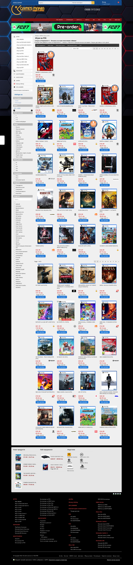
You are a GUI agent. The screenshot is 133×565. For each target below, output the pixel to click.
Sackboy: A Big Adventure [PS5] (109, 246)
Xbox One (99, 512)
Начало (37, 35)
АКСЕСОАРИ (42, 518)
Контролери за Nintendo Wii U (48, 513)
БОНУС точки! (73, 556)
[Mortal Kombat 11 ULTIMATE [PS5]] (109, 199)
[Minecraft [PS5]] (66, 130)
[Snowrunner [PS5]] (45, 163)
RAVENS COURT (20, 269)
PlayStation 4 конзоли (21, 527)
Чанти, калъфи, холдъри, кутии (48, 541)
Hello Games (19, 277)
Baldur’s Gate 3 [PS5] (84, 246)
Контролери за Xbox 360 (46, 505)
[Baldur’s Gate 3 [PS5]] (87, 234)
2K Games (18, 216)
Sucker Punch (19, 263)
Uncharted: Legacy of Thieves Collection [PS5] (87, 286)
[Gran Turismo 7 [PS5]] (45, 130)
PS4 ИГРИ (73, 526)
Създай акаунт (106, 4)
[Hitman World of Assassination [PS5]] (109, 163)
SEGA (17, 210)
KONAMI (18, 220)
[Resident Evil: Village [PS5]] (66, 416)
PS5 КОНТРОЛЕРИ (75, 520)
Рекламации (97, 556)
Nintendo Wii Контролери (104, 545)
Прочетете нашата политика (58, 560)
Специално (19, 189)
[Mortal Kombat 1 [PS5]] (109, 130)
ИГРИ (41, 35)
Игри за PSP (18, 521)
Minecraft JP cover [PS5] (85, 427)
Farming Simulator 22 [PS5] (107, 427)
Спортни (18, 137)
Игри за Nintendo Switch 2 (22, 505)
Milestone (18, 249)
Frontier (18, 257)
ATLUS (17, 240)
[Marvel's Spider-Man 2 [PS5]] (45, 61)
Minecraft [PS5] (61, 141)
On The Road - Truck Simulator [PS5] (45, 357)
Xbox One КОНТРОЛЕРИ (104, 518)
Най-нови (50, 45)
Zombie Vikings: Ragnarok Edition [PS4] (30, 464)
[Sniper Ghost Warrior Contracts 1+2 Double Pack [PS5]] (66, 274)
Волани (42, 528)
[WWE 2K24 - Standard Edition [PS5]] (109, 310)
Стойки (42, 526)
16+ (17, 168)
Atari (17, 234)
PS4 (70, 524)
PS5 (70, 514)
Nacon (17, 279)
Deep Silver (19, 224)
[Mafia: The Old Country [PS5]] (109, 274)
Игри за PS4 (18, 509)
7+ (16, 164)
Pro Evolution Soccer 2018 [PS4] (30, 455)
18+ (17, 170)
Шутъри (18, 131)
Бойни (18, 141)
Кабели (42, 535)
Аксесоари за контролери (47, 539)
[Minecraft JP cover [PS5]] (88, 416)
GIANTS (18, 261)
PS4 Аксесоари (75, 532)
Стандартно (19, 185)
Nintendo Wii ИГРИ (102, 543)
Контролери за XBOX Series (47, 501)
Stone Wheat (19, 253)
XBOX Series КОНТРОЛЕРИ (105, 509)
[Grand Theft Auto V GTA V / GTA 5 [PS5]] (45, 95)
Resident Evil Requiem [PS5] (43, 210)
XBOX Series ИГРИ (102, 505)
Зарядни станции (45, 530)
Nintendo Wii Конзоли (20, 533)
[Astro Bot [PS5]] (88, 130)
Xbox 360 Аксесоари (76, 549)
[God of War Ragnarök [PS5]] (66, 94)
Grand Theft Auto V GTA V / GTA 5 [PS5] (45, 106)
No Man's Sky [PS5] (62, 357)
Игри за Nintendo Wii (20, 519)
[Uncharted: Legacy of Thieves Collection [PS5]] (88, 274)
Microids (18, 275)
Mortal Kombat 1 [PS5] (106, 141)
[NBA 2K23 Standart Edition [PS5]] (45, 380)
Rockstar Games (20, 236)
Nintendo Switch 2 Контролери (106, 537)
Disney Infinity (73, 502)
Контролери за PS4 (20, 542)
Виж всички (70, 470)
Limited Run (19, 255)
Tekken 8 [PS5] (40, 246)
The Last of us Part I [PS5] (64, 210)
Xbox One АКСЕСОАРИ (103, 516)
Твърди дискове (75, 511)
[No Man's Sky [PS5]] (66, 346)
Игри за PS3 (18, 511)
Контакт (66, 556)
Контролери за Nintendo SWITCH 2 (49, 507)
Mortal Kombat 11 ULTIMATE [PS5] (108, 211)
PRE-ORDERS (18, 501)
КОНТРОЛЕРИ (17, 536)
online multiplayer (21, 121)
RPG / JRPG (19, 133)
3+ (16, 162)
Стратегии (19, 145)
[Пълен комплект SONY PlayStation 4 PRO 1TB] (45, 457)
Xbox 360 (71, 545)
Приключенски (20, 129)
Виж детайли (40, 81)
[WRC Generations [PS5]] (109, 345)
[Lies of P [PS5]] (88, 381)
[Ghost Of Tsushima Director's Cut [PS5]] (66, 163)
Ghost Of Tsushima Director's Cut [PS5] (66, 175)
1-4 (16, 119)
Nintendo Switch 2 (102, 533)
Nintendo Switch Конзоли (21, 531)
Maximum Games (21, 273)
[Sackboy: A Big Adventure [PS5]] (109, 234)
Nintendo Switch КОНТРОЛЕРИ (106, 526)
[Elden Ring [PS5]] (88, 199)
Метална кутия (20, 187)
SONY (17, 259)
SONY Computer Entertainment (23, 246)
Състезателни (20, 139)
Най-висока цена (72, 45)
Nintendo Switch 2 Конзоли (22, 529)
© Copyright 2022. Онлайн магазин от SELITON (25, 555)
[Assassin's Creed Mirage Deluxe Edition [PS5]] (45, 416)
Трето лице (19, 157)
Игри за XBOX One (20, 515)
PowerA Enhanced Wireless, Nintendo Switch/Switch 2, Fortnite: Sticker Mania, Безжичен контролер (30, 482)
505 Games (19, 238)
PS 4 (17, 178)
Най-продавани (41, 45)
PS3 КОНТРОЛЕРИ (75, 542)
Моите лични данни (113, 560)
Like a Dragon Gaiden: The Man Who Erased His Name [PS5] (109, 392)
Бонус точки (116, 556)
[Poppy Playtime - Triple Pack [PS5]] (88, 94)
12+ (17, 166)
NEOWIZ (18, 287)
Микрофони (43, 532)
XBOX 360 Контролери (104, 499)
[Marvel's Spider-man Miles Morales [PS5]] (88, 164)
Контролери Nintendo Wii (46, 511)
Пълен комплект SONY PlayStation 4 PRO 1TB (57, 456)
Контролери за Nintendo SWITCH (48, 509)
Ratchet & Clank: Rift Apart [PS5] (45, 322)
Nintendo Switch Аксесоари (105, 528)
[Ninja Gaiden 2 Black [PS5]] (66, 380)
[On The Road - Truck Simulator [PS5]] (45, 345)
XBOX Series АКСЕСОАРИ (104, 507)
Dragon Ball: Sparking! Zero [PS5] (86, 322)
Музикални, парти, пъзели (23, 153)
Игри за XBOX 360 (20, 517)
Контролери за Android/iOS (47, 515)
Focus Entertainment (21, 251)
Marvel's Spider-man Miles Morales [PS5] (86, 175)
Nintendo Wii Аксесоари (104, 547)
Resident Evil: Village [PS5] (64, 427)
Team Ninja (19, 265)
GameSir (17, 538)
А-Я (80, 45)
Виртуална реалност (45, 522)
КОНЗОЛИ (16, 524)
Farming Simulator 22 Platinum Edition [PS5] (87, 357)
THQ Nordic (19, 228)
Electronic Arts (20, 212)
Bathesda (18, 218)
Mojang (18, 271)
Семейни (18, 149)
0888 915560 (92, 9)
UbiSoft (18, 204)
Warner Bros (19, 214)
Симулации (19, 147)
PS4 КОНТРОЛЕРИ (75, 530)
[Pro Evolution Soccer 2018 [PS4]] (18, 457)
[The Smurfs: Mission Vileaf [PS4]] (18, 476)
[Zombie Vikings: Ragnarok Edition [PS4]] (18, 466)
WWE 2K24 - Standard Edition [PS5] (108, 322)
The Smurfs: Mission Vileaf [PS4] (30, 473)
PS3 (70, 535)
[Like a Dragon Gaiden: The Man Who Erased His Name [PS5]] (109, 381)
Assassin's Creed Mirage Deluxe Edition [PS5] (45, 428)
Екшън (18, 127)
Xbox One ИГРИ (102, 514)
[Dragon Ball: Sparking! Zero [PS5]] (88, 310)
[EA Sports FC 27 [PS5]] (66, 311)
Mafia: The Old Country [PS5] (108, 285)
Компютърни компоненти (77, 508)
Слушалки (43, 520)
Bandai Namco (20, 208)
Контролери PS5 (19, 540)
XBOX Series (100, 502)
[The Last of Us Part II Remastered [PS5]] (66, 234)
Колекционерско (21, 191)
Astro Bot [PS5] (82, 141)
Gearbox (18, 281)
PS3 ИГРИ (73, 538)
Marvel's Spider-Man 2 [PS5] (44, 72)
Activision (18, 206)
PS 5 (17, 176)
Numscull (18, 267)
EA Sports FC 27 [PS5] (63, 322)
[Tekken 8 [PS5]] (45, 234)
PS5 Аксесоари (75, 518)
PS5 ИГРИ (73, 516)
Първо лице (19, 155)
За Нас (61, 556)
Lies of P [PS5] (82, 392)
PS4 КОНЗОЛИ (74, 528)
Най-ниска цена (60, 45)
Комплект (18, 193)
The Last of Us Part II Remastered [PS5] (63, 246)
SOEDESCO (19, 283)
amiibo (71, 499)
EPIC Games (19, 232)
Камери (42, 524)
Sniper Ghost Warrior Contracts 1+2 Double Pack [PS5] (65, 286)
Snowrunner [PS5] (41, 175)
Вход (104, 2)
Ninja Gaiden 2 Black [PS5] (64, 392)
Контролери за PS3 (45, 499)
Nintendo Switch (20, 180)
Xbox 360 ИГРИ (74, 547)
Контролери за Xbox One (46, 503)
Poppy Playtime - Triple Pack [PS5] (86, 106)
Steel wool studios (21, 285)
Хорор (18, 135)
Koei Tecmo (19, 226)
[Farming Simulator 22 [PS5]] (109, 416)
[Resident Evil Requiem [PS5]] (45, 199)
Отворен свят (20, 143)
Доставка (80, 556)
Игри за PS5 (18, 507)
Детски (18, 151)
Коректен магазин (107, 556)
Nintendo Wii (100, 540)
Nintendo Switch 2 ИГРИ (104, 535)
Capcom (18, 222)
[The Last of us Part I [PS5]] (66, 198)
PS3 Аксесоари (75, 540)
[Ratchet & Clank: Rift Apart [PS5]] (45, 310)
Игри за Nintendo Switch (21, 503)
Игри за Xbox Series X (20, 513)
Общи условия (88, 556)
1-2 (16, 117)
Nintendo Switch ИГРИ (103, 524)
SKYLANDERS (73, 505)
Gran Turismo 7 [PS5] (42, 141)
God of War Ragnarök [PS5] (65, 106)
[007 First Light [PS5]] (45, 274)
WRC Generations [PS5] (106, 357)
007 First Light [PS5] (41, 285)
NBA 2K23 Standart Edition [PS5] (45, 392)
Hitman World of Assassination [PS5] (109, 175)
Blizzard (18, 244)
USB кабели (44, 537)
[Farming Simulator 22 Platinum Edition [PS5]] (88, 345)
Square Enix (19, 230)
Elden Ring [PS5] (83, 210)
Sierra (17, 242)
